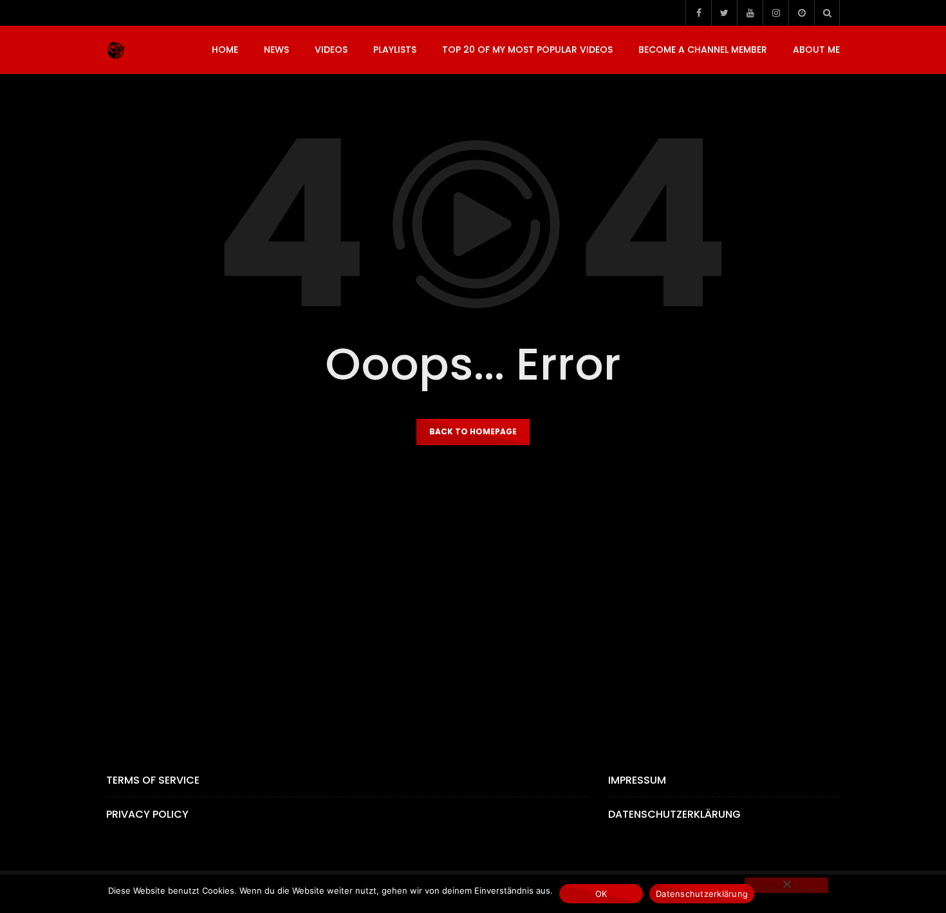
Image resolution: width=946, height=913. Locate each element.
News (276, 49)
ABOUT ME (816, 49)
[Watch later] (801, 13)
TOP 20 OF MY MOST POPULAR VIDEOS (527, 49)
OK (601, 894)
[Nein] (786, 885)
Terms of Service (152, 780)
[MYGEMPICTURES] (115, 50)
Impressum (637, 780)
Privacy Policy (147, 814)
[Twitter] (724, 13)
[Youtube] (750, 13)
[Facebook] (698, 13)
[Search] (827, 13)
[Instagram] (775, 13)
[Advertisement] (473, 600)
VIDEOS (331, 49)
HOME (225, 49)
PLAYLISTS (394, 49)
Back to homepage (473, 431)
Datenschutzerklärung (674, 814)
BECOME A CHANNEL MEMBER (702, 49)
